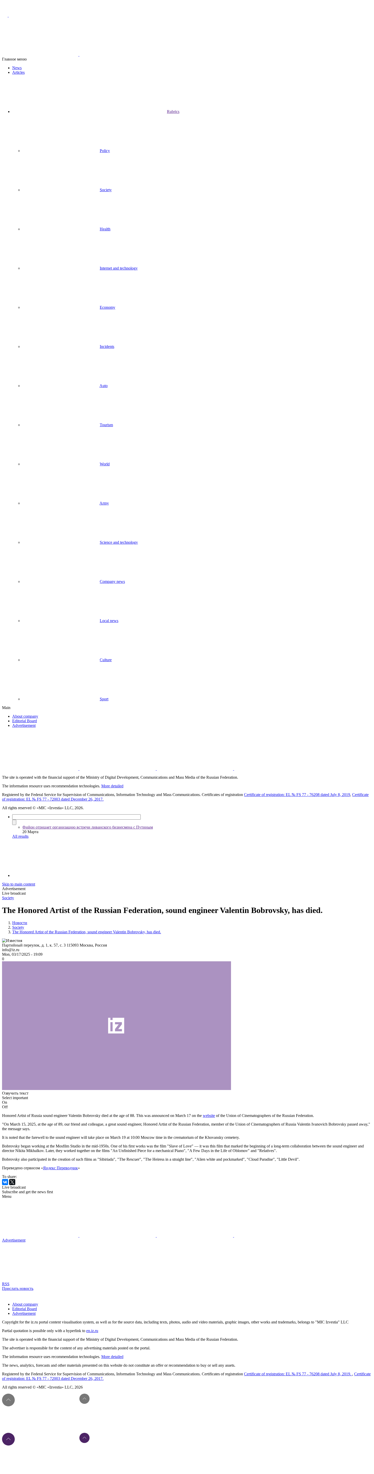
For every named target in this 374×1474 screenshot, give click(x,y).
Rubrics (173, 111)
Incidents (107, 346)
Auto (103, 386)
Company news (112, 581)
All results (20, 836)
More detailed (112, 786)
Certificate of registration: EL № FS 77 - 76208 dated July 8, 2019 (297, 794)
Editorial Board (24, 721)
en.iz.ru (92, 1331)
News (17, 68)
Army (104, 503)
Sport (104, 699)
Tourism (106, 425)
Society (106, 190)
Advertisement (24, 725)
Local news (109, 620)
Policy (105, 151)
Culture (106, 660)
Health (105, 229)
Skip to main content (18, 884)
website (209, 1115)
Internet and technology (119, 268)
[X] (12, 1182)
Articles (18, 72)
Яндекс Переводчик (60, 1168)
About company (25, 716)
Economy (107, 307)
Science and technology (119, 542)
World (105, 464)
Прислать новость (17, 1288)
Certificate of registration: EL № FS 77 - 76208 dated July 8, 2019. (298, 1374)
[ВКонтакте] (5, 1182)
